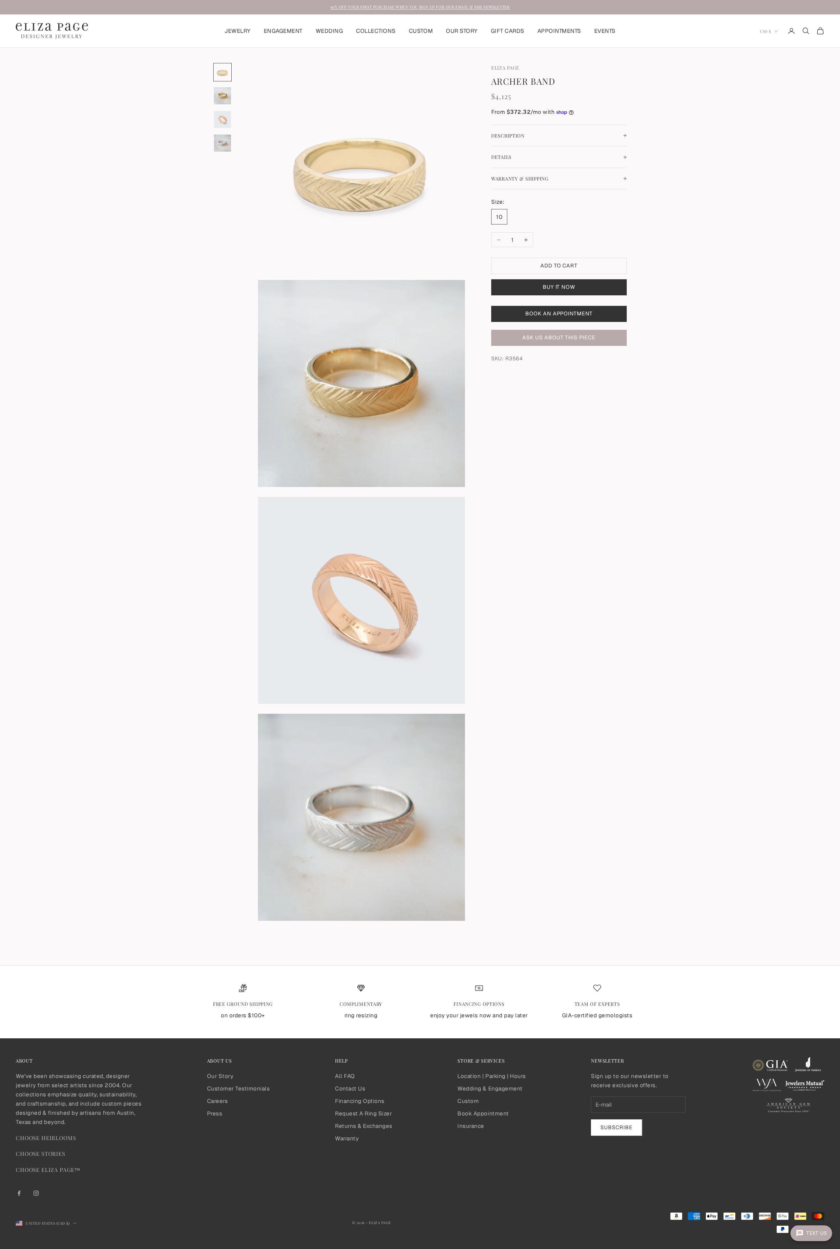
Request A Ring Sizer (363, 1113)
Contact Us (350, 1088)
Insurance (470, 1126)
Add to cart (559, 265)
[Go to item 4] (222, 143)
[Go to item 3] (222, 119)
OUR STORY (462, 30)
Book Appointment (483, 1113)
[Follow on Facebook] (19, 1193)
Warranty (347, 1138)
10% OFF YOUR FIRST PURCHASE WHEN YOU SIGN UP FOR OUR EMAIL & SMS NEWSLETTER (420, 7)
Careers (217, 1101)
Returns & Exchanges (363, 1126)
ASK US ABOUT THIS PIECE (559, 337)
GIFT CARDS (507, 30)
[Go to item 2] (222, 96)
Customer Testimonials (238, 1088)
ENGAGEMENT (283, 30)
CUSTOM (421, 30)
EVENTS (605, 30)
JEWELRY (237, 30)
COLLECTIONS (376, 30)
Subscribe (616, 1127)
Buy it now (559, 287)
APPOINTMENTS (559, 30)
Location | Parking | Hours (491, 1076)
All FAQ (345, 1076)
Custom (468, 1101)
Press (214, 1113)
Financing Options (360, 1101)
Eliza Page (505, 67)
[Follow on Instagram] (36, 1193)
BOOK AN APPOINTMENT (559, 313)
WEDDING (329, 30)
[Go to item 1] (222, 72)
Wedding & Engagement (489, 1088)
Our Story (220, 1076)
